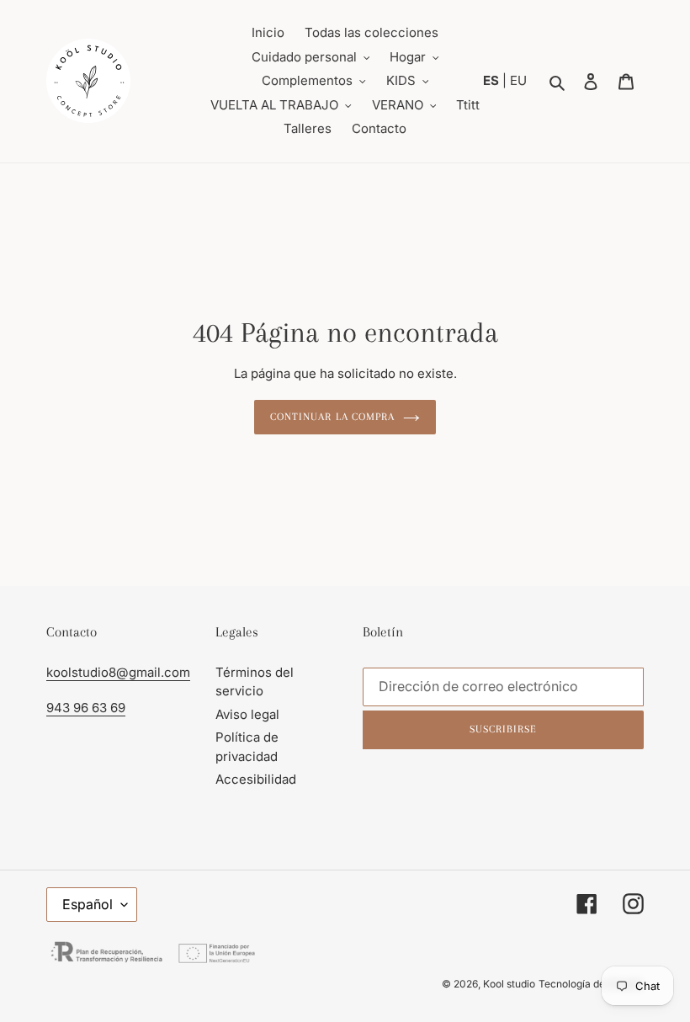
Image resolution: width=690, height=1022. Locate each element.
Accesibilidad (255, 779)
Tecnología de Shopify (591, 983)
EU (518, 80)
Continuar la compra (332, 417)
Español (87, 904)
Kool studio (509, 983)
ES (492, 80)
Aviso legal (247, 714)
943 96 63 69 (85, 708)
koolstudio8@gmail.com (118, 672)
